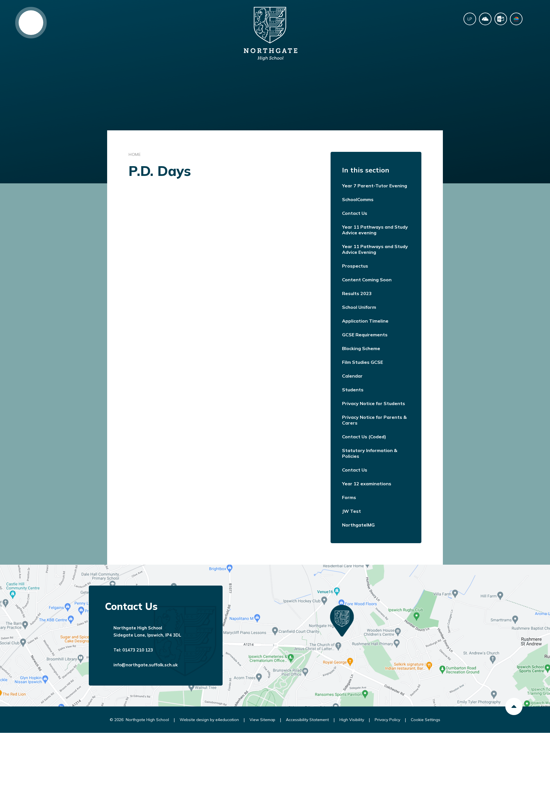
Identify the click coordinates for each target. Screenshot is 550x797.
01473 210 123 (137, 650)
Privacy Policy (387, 719)
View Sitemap (262, 719)
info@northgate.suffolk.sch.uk (145, 665)
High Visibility (351, 719)
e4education (227, 719)
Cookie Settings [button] (425, 719)
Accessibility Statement (307, 719)
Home (135, 154)
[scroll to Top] (513, 706)
